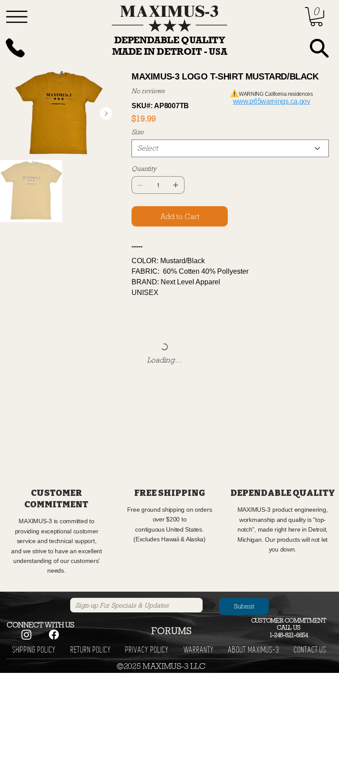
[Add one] (176, 185)
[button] (171, 630)
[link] (316, 16)
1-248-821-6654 (288, 635)
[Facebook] (53, 634)
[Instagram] (26, 634)
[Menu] (17, 17)
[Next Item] (106, 113)
